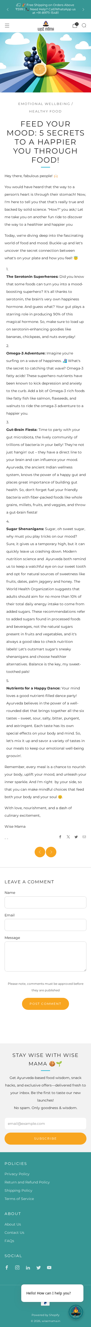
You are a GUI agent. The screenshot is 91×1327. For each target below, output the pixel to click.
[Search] (83, 25)
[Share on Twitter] (76, 837)
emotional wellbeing (44, 104)
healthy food (45, 111)
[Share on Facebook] (60, 837)
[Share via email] (84, 837)
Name (10, 892)
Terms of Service (19, 1198)
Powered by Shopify (45, 1315)
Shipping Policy (18, 1190)
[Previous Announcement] (8, 10)
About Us (13, 1224)
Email (10, 915)
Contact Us (14, 1232)
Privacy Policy (17, 1174)
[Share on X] (68, 837)
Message (12, 937)
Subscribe (45, 1138)
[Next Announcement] (83, 10)
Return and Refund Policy (27, 1182)
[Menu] (7, 25)
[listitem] (45, 9)
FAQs (9, 1241)
